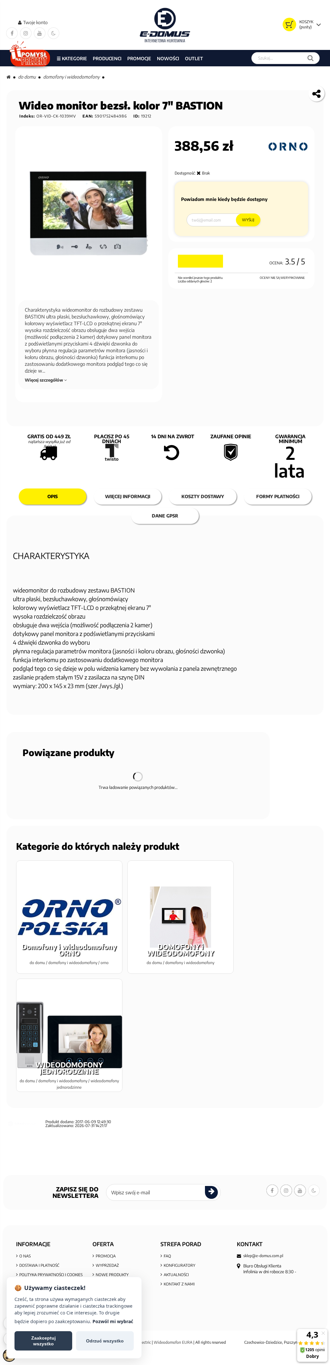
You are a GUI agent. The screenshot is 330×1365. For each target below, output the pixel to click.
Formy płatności (277, 496)
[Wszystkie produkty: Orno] (288, 146)
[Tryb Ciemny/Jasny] (53, 33)
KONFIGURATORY (179, 1265)
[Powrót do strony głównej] (8, 77)
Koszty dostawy (202, 496)
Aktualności (176, 1275)
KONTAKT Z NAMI (179, 1284)
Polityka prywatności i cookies (50, 1275)
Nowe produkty (112, 1275)
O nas (25, 1256)
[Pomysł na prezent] (30, 58)
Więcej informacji (127, 496)
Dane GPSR (165, 515)
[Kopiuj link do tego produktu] (316, 93)
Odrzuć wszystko (105, 1340)
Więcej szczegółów (44, 380)
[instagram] (26, 33)
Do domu (27, 77)
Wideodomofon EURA (173, 1342)
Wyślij (248, 219)
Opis (52, 496)
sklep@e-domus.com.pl (263, 1256)
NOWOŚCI (168, 58)
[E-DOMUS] (165, 24)
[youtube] (39, 33)
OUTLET (194, 58)
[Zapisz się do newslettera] (211, 1192)
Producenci (107, 58)
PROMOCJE (139, 58)
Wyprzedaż (107, 1265)
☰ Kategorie (72, 58)
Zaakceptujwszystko (43, 1340)
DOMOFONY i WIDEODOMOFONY (71, 77)
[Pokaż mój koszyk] (289, 24)
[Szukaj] (310, 58)
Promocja (106, 1256)
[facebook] (12, 33)
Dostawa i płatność (39, 1265)
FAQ (167, 1256)
